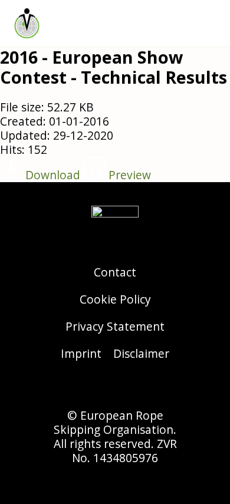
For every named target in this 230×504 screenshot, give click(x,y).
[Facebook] (115, 388)
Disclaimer (141, 353)
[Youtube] (147, 388)
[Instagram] (82, 388)
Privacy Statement (115, 326)
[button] (210, 23)
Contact (115, 272)
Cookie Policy (115, 299)
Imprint (81, 353)
